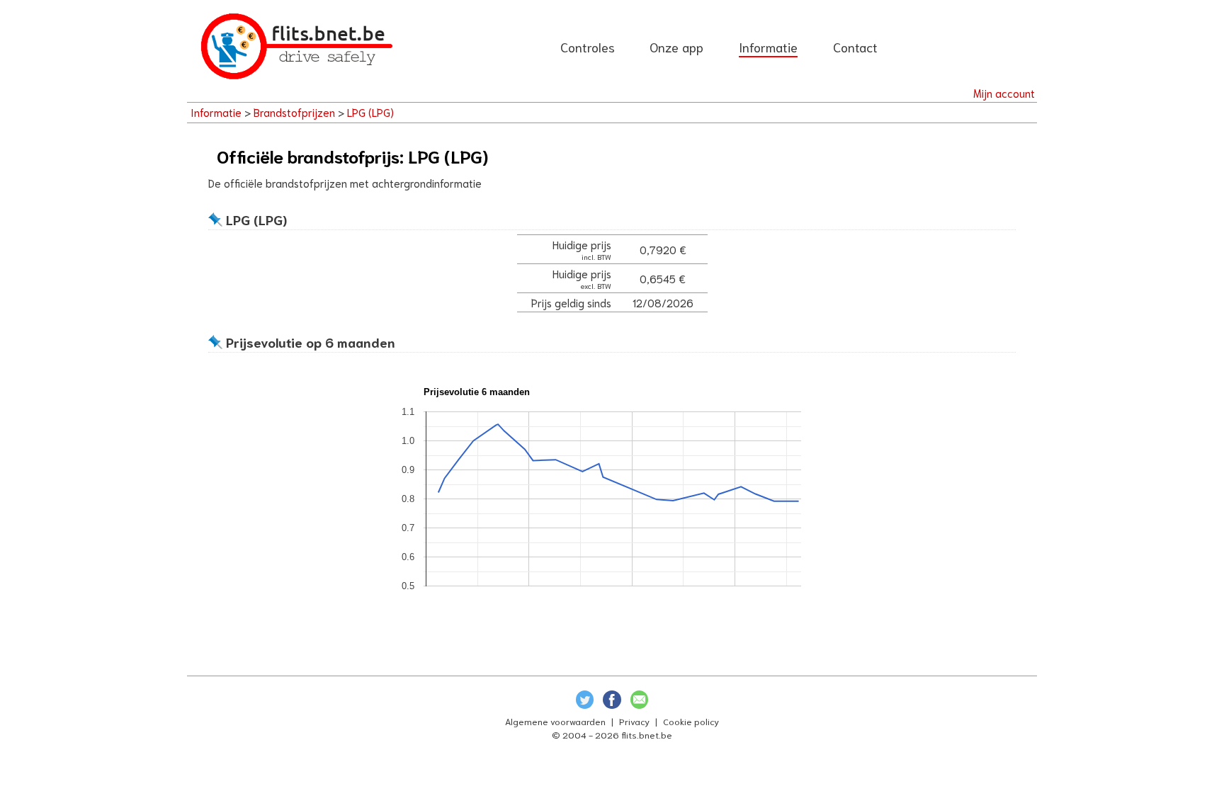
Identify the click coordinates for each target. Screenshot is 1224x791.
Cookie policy (691, 721)
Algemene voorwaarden (555, 721)
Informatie (768, 46)
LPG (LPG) (370, 112)
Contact (855, 46)
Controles (587, 46)
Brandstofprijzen (294, 112)
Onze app (676, 46)
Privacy (634, 721)
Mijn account (1004, 93)
